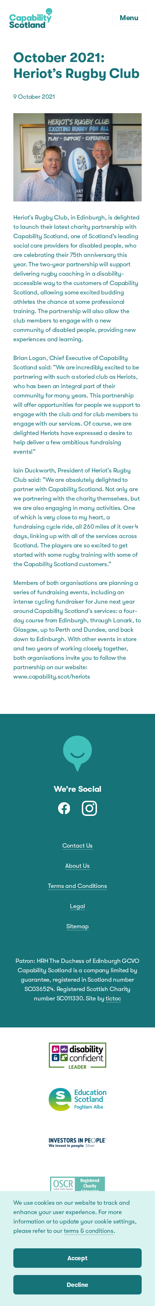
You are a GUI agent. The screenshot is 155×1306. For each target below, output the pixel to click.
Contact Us (77, 845)
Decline (77, 1284)
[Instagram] (89, 808)
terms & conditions (89, 1230)
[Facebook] (64, 808)
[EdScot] (77, 1099)
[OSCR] (77, 1186)
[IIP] (77, 1142)
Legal (77, 906)
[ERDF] (77, 1056)
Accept (77, 1258)
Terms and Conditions (77, 886)
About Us (77, 865)
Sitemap (77, 926)
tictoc (113, 998)
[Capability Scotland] (30, 18)
